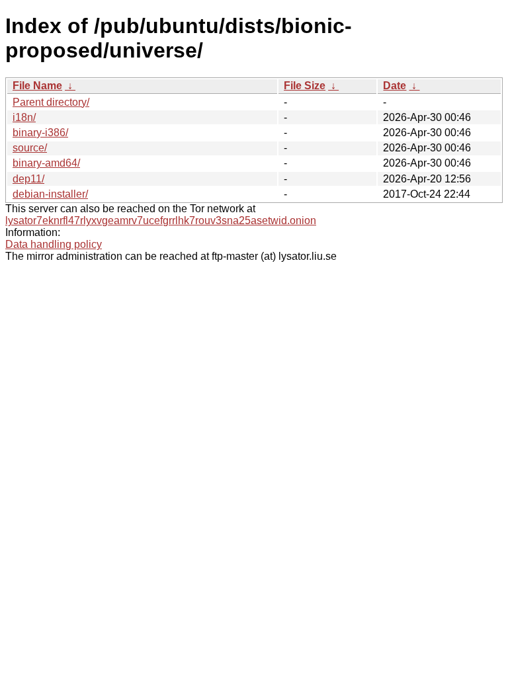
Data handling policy (53, 244)
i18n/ (24, 117)
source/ (30, 147)
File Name (37, 85)
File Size (304, 85)
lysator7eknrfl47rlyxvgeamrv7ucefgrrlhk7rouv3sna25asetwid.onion (160, 220)
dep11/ (28, 178)
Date (394, 85)
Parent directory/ (51, 102)
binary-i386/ (40, 132)
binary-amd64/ (46, 163)
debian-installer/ (50, 194)
